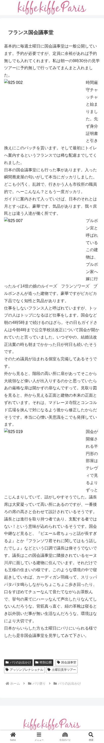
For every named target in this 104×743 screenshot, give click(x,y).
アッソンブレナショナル (26, 670)
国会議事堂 (68, 662)
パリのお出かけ (20, 662)
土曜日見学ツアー (64, 670)
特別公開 (46, 662)
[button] (93, 647)
